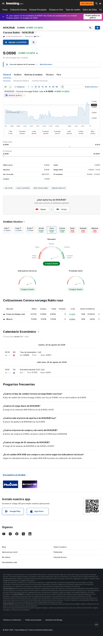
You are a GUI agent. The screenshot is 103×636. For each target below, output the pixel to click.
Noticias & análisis (33, 74)
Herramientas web (9, 562)
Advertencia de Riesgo (53, 620)
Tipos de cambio (73, 10)
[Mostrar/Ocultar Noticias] (62, 86)
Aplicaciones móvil (9, 552)
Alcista (64, 209)
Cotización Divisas (18, 10)
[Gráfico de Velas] (5, 86)
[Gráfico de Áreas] (10, 86)
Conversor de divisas (40, 81)
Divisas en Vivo (56, 10)
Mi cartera (6, 557)
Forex (5, 10)
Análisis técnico (13, 221)
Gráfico (17, 74)
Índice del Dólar (90, 10)
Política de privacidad (33, 620)
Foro (59, 74)
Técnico (50, 74)
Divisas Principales (38, 10)
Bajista (43, 209)
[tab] (7, 230)
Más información (46, 64)
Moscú (9, 319)
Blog (4, 547)
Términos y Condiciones (12, 620)
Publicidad (58, 552)
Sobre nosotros (60, 547)
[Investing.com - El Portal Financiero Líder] (14, 3)
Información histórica (21, 81)
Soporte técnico (60, 557)
